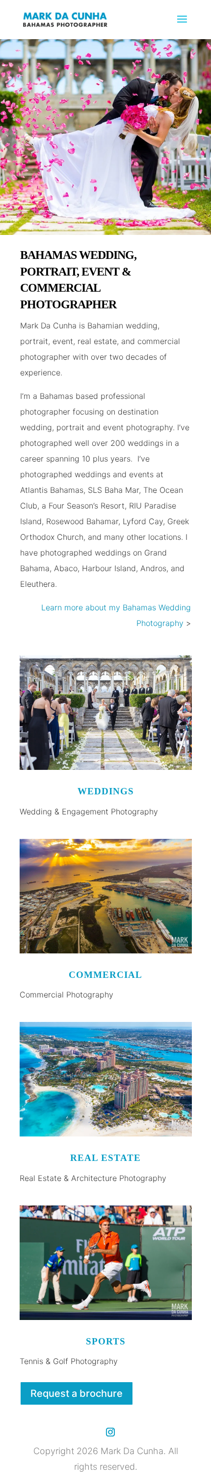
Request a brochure (76, 1393)
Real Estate (105, 1158)
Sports (106, 1341)
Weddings (106, 791)
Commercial (105, 975)
